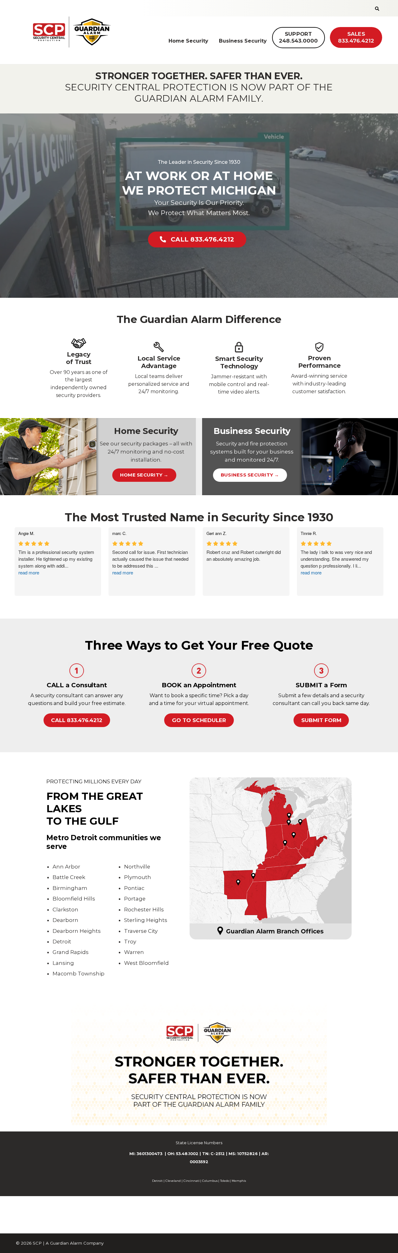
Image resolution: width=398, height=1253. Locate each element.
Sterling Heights (145, 920)
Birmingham (70, 888)
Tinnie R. (309, 533)
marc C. (119, 533)
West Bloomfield (146, 963)
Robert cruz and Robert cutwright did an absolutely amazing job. (243, 555)
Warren (134, 952)
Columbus (210, 1180)
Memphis (239, 1180)
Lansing (63, 963)
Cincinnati (191, 1180)
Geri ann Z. (216, 533)
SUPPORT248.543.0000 (298, 37)
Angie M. (26, 533)
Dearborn (65, 920)
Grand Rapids (71, 952)
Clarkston (65, 909)
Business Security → (250, 475)
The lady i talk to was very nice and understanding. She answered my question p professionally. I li (336, 562)
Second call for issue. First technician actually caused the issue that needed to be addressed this (150, 562)
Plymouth (137, 877)
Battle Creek (69, 877)
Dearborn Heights (77, 931)
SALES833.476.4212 (356, 37)
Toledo (224, 1180)
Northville (137, 867)
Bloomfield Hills (74, 899)
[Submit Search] (377, 8)
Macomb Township (78, 973)
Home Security (188, 41)
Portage (135, 899)
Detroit (62, 941)
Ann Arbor (66, 867)
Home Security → (144, 475)
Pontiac (134, 888)
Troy (130, 941)
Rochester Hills (144, 909)
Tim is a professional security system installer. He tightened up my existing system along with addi (56, 562)
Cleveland (173, 1180)
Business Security (243, 41)
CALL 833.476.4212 (202, 239)
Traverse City (141, 931)
